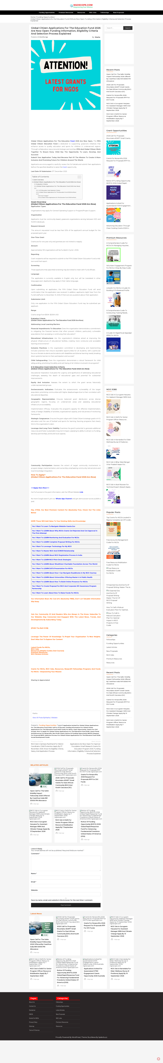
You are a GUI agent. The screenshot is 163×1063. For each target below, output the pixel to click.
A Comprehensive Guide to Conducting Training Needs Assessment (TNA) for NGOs (117, 312)
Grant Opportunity (79, 729)
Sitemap (31, 1026)
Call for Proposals (58, 727)
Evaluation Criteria (42, 184)
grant (65, 167)
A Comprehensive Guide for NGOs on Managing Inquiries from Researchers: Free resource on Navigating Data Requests (117, 244)
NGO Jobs (92, 12)
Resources (81, 12)
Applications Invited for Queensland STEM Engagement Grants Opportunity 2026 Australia (118, 204)
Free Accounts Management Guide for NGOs (117, 541)
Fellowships (105, 12)
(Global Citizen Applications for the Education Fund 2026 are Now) (57, 182)
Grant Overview (38, 180)
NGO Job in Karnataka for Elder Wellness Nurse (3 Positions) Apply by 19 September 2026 (118, 441)
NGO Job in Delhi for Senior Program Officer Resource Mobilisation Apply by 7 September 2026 (64, 825)
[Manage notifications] (158, 1058)
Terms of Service (34, 1030)
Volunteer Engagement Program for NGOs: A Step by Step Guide (119, 267)
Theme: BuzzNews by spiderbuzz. (94, 1037)
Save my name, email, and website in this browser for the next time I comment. (62, 900)
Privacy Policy (33, 1022)
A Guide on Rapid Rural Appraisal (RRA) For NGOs (119, 334)
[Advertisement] (66, 125)
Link (81, 492)
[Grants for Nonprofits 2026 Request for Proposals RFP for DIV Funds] (113, 170)
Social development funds (40, 737)
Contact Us (32, 1006)
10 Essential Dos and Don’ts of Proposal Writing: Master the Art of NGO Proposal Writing (118, 586)
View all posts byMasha (41, 718)
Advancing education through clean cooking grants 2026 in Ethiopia (118, 227)
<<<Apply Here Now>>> (40, 488)
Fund (72, 141)
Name (34, 873)
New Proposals (118, 12)
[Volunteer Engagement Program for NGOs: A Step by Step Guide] (113, 277)
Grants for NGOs (34, 1018)
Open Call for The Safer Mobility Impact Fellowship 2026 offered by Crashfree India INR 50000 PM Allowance (40, 795)
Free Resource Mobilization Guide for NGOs (116, 564)
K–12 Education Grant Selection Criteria (49, 190)
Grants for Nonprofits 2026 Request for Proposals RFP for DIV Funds (118, 97)
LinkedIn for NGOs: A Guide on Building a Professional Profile (118, 289)
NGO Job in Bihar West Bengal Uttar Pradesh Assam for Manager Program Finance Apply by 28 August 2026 (118, 463)
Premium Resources (66, 12)
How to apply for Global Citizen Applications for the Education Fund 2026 (63, 731)
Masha (97, 37)
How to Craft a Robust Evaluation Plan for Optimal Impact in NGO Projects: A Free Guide (118, 609)
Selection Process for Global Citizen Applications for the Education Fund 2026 (72, 735)
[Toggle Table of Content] (78, 177)
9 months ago (43, 37)
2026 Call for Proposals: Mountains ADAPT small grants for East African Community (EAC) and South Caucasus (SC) (64, 782)
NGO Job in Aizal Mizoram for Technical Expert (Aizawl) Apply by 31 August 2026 (118, 486)
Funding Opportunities (47, 12)
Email (33, 882)
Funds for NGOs (67, 729)
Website (54, 718)
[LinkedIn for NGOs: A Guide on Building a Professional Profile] (113, 300)
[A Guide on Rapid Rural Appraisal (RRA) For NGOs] (113, 345)
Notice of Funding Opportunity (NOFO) (79, 733)
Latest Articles (111, 647)
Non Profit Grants (59, 733)
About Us (32, 1002)
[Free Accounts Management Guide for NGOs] (113, 552)
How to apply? (44, 195)
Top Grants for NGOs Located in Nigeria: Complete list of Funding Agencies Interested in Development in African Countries (119, 519)
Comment (35, 854)
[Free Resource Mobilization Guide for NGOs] (113, 574)
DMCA (31, 1014)
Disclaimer (32, 1010)
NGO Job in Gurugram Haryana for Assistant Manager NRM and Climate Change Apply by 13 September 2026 (40, 826)
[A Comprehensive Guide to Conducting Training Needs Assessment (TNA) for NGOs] (113, 322)
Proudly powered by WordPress (68, 1037)
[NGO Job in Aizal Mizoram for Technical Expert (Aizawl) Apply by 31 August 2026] (113, 496)
